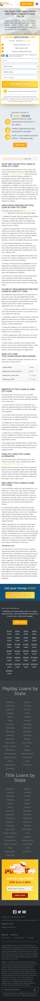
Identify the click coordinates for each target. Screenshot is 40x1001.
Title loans (13, 159)
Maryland (10, 728)
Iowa (21, 159)
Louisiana (27, 724)
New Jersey (10, 743)
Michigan (27, 728)
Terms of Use (4, 99)
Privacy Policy (29, 98)
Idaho (27, 713)
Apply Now (20, 622)
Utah (27, 761)
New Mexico (27, 743)
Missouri (10, 735)
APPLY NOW (20, 895)
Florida (27, 709)
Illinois (10, 717)
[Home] (6, 3)
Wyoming (10, 768)
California (10, 706)
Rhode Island (27, 754)
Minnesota (10, 732)
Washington (10, 765)
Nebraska (10, 739)
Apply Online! (20, 595)
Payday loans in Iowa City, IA (12, 464)
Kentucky (10, 724)
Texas (10, 761)
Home (5, 159)
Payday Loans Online (8, 927)
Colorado (27, 706)
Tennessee (27, 757)
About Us (5, 935)
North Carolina (10, 746)
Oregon (27, 750)
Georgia (10, 713)
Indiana (27, 717)
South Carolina (10, 757)
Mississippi (27, 732)
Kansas (27, 721)
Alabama (10, 702)
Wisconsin (27, 765)
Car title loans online (17, 174)
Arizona (27, 702)
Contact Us (14, 935)
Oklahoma (10, 750)
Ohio (27, 746)
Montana (27, 735)
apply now (27, 4)
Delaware (10, 709)
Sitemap (30, 938)
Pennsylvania (10, 754)
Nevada (27, 739)
